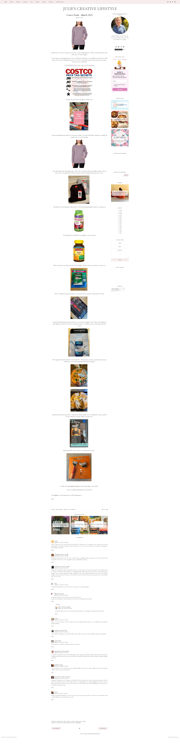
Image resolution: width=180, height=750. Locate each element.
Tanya (56, 541)
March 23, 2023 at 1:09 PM (61, 619)
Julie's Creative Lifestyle (90, 8)
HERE (56, 495)
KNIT (32, 1)
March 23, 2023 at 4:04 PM (61, 631)
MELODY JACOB (59, 594)
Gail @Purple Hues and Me (61, 554)
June (85, 54)
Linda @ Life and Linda (61, 630)
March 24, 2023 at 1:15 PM (61, 642)
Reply (52, 550)
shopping (73, 509)
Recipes (18, 1)
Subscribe (119, 89)
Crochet (25, 1)
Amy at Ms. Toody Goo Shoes (62, 677)
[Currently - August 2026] (120, 146)
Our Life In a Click (73, 486)
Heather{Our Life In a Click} (62, 566)
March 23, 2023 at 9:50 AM (65, 608)
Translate (122, 290)
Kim (56, 583)
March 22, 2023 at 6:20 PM (61, 584)
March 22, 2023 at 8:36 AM (61, 542)
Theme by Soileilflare (173, 737)
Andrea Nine (58, 641)
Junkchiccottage (59, 665)
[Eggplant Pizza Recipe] (120, 127)
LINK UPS (51, 1)
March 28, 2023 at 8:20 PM (61, 678)
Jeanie (56, 692)
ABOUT (11, 1)
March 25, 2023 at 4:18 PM (61, 666)
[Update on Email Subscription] (120, 109)
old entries (103, 728)
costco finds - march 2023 (63, 509)
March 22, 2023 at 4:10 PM (61, 568)
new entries (56, 728)
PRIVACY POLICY (60, 1)
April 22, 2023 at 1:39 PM (61, 693)
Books (44, 1)
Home (5, 1)
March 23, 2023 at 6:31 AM (61, 595)
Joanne (56, 618)
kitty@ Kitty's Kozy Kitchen (62, 651)
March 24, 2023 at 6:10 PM (61, 652)
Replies (58, 604)
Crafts (37, 1)
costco (53, 509)
